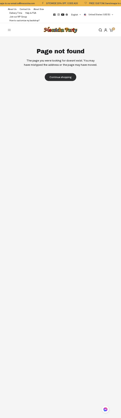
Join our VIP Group (18, 16)
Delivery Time (15, 12)
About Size (39, 9)
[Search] (100, 30)
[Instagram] (59, 15)
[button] (105, 410)
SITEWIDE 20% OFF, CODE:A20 (60, 3)
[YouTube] (63, 15)
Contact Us (25, 9)
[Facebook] (54, 15)
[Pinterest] (67, 15)
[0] (110, 30)
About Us (12, 9)
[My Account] (105, 30)
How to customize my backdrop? (24, 20)
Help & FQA (30, 12)
